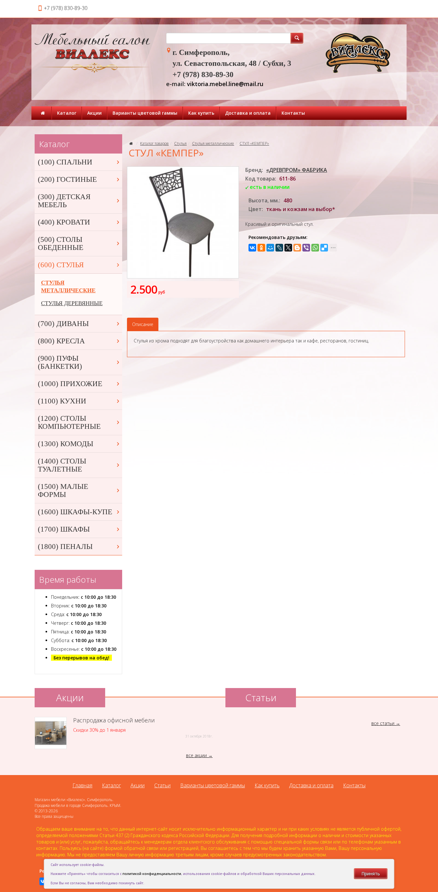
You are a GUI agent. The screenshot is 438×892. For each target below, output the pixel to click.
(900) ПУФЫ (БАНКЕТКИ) (60, 362)
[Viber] (306, 248)
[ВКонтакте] (252, 248)
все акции (196, 755)
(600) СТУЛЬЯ (61, 265)
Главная (82, 785)
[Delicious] (324, 248)
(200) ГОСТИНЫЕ (67, 179)
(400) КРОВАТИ (64, 222)
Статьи (162, 785)
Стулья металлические (213, 143)
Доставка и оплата (248, 113)
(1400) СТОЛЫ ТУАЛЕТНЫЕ (62, 465)
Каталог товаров (154, 143)
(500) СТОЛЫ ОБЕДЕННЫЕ (60, 243)
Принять (370, 873)
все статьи (382, 723)
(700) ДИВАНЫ (63, 324)
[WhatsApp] (315, 248)
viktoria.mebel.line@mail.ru (225, 84)
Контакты (293, 113)
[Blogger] (297, 248)
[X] (288, 248)
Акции (94, 113)
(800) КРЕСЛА (61, 341)
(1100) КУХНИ (62, 401)
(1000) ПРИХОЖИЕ (70, 384)
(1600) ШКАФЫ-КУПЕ (75, 512)
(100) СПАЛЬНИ (65, 162)
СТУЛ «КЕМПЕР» (254, 143)
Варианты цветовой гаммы (145, 113)
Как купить (201, 113)
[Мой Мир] (270, 248)
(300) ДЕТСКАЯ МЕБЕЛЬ (64, 201)
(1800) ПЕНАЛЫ (65, 547)
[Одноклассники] (261, 248)
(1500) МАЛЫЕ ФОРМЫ (63, 490)
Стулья (180, 143)
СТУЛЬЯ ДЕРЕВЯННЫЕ (72, 303)
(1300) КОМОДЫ (65, 444)
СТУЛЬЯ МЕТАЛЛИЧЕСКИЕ (68, 286)
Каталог (66, 113)
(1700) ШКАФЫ (64, 529)
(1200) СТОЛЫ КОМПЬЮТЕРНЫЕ (69, 422)
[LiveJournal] (279, 248)
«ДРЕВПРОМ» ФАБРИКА (296, 169)
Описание (142, 324)
